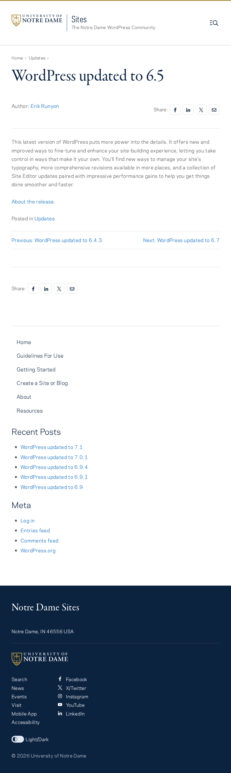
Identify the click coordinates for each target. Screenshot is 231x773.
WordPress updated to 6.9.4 (54, 466)
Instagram (76, 696)
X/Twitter (75, 688)
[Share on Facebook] (175, 110)
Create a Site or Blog (42, 382)
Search (19, 679)
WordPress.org (38, 550)
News (18, 688)
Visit (17, 705)
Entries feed (35, 530)
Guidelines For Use (40, 355)
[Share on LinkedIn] (188, 110)
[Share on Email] (214, 110)
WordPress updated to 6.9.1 (54, 476)
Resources (30, 410)
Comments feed (39, 540)
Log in (28, 520)
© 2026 (21, 755)
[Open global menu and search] (214, 23)
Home (24, 341)
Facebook (76, 679)
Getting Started (36, 369)
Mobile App (24, 713)
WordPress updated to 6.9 (52, 486)
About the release (33, 201)
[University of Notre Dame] (115, 659)
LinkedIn (75, 713)
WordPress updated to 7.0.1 (54, 456)
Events (19, 696)
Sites (79, 19)
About (24, 396)
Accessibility (26, 722)
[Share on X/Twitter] (201, 110)
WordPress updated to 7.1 (52, 446)
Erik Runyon (45, 105)
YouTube (75, 705)
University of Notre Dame (58, 755)
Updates (44, 218)
